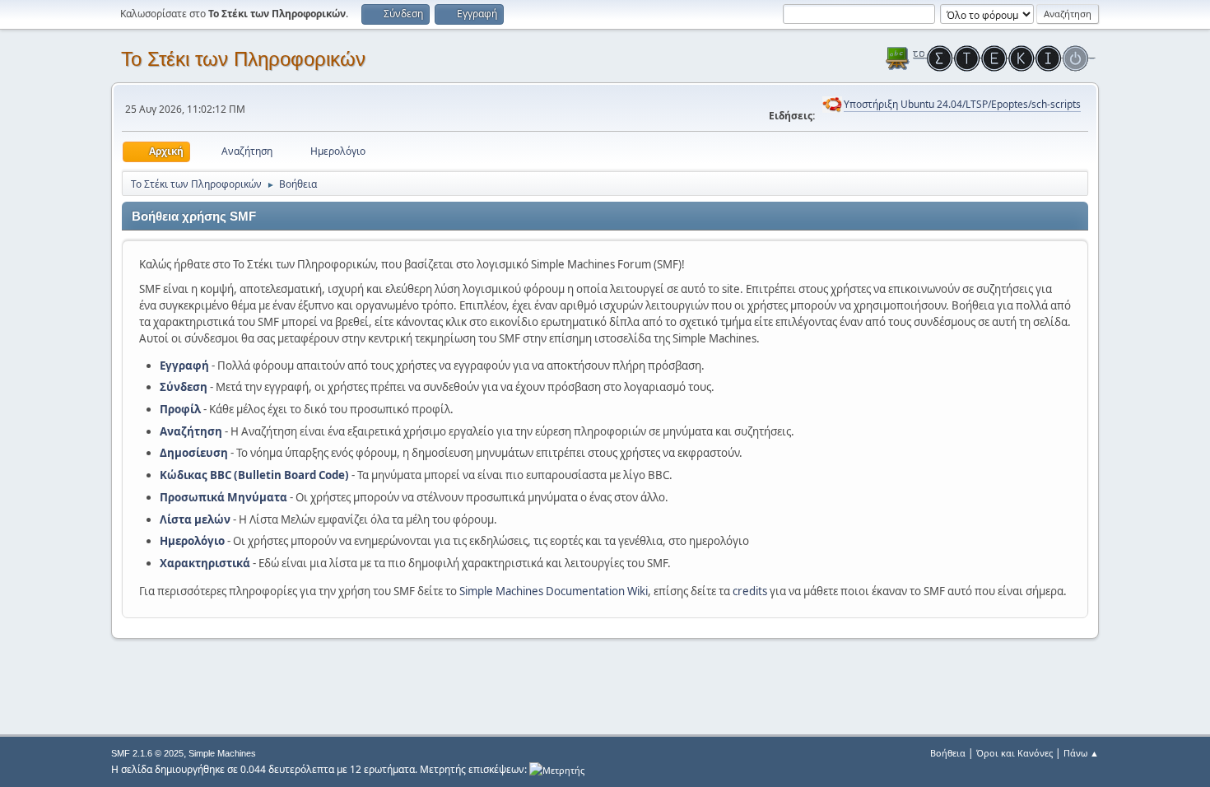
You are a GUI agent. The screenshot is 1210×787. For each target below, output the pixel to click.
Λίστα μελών (195, 519)
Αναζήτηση (191, 431)
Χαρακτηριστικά (205, 563)
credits (750, 591)
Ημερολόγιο (192, 540)
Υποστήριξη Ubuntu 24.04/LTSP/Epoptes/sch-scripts (962, 104)
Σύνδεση (183, 387)
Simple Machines (222, 753)
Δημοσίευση (194, 452)
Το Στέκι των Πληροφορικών (243, 59)
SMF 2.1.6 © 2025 (147, 753)
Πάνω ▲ (1081, 753)
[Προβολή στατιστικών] (556, 769)
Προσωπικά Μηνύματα (223, 497)
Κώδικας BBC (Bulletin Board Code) (254, 475)
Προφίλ (180, 409)
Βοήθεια (948, 753)
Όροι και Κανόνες (1014, 753)
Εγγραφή (184, 365)
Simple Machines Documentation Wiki (553, 591)
